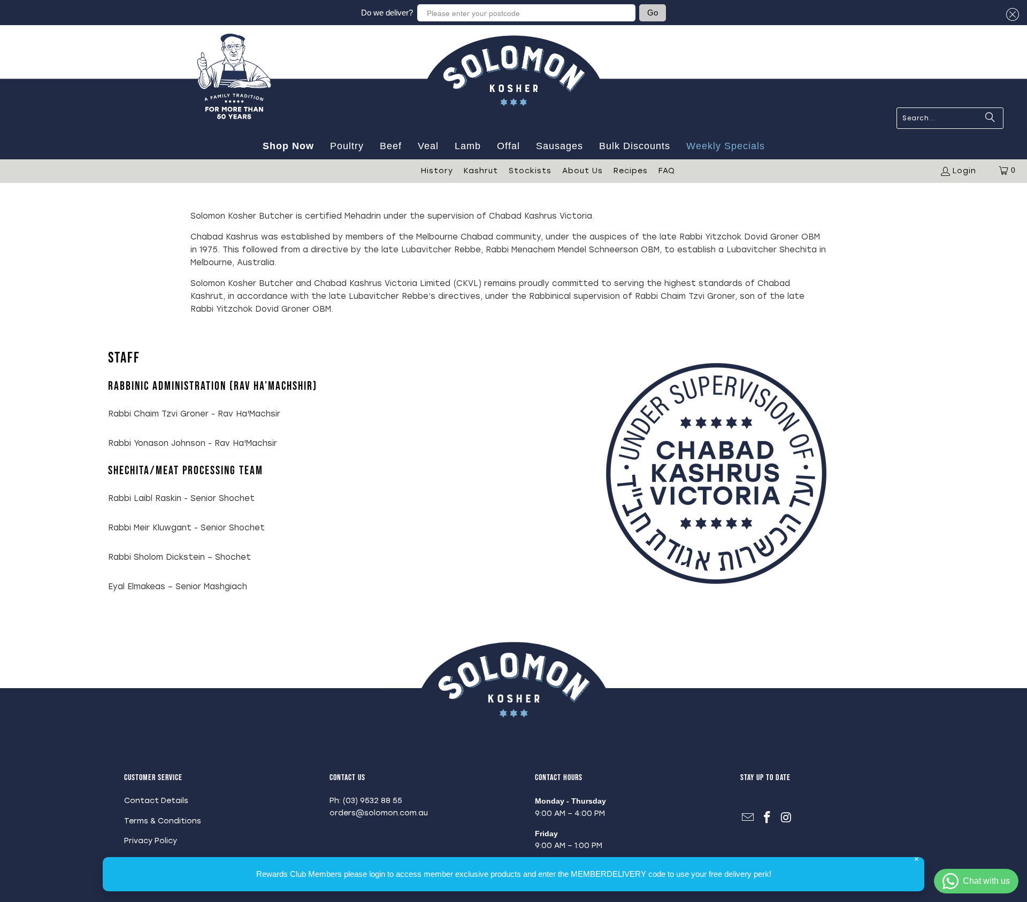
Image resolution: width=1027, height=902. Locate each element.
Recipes (631, 170)
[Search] (990, 118)
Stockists (530, 170)
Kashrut (481, 170)
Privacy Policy (150, 840)
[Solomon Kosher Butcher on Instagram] (786, 818)
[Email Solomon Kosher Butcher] (748, 818)
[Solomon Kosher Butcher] (513, 128)
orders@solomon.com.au (378, 813)
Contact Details (156, 800)
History (437, 170)
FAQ (666, 170)
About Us (582, 170)
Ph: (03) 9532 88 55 (365, 800)
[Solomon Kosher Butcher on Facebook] (768, 818)
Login (964, 170)
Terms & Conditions (162, 821)
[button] (1011, 14)
